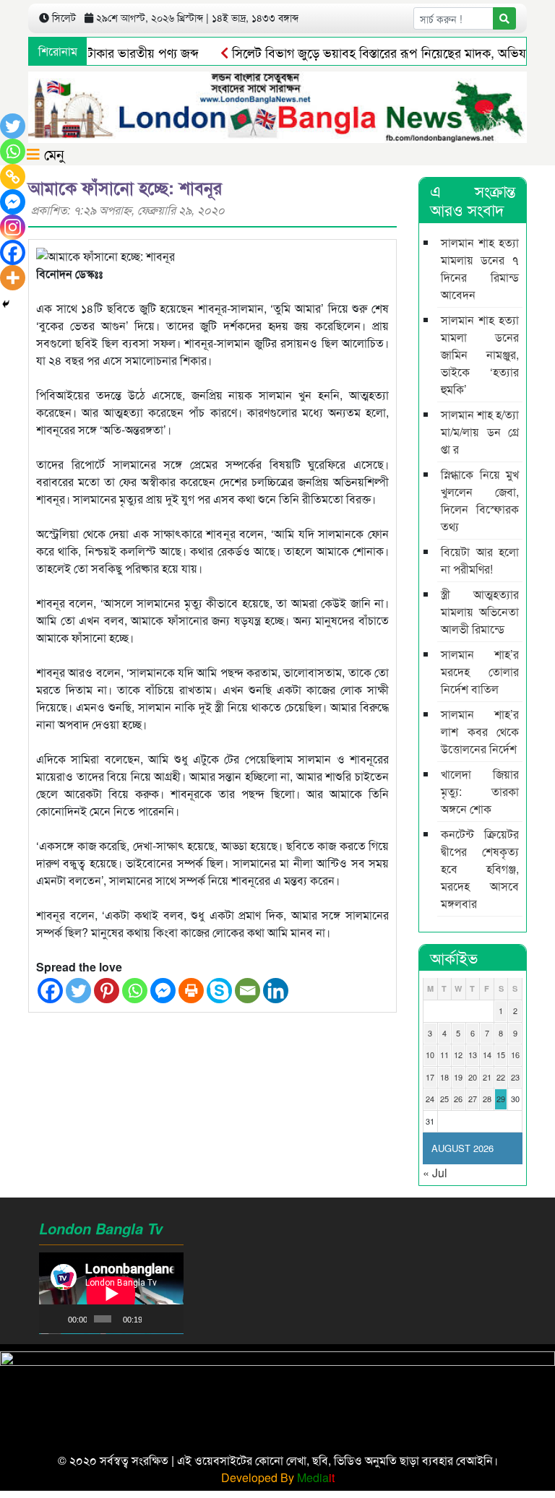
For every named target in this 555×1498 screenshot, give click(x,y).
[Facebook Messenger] (163, 990)
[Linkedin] (275, 990)
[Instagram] (12, 227)
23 (515, 1077)
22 (500, 1077)
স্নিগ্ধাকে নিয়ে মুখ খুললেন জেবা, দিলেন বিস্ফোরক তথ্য (480, 500)
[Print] (191, 990)
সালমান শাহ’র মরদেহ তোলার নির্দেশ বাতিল (480, 671)
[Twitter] (78, 990)
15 (500, 1054)
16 (515, 1054)
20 (472, 1077)
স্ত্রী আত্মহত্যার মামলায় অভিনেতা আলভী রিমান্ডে (480, 611)
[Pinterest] (106, 990)
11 (444, 1054)
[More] (12, 277)
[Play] (58, 1319)
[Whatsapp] (134, 990)
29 (500, 1098)
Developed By (278, 1477)
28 (487, 1098)
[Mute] (153, 1319)
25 (444, 1098)
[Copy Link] (12, 176)
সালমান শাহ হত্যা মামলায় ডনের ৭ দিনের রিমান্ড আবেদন (480, 268)
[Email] (247, 990)
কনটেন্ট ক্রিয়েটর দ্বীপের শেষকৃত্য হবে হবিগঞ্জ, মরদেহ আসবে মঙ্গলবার (480, 869)
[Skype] (219, 990)
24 (430, 1098)
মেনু (52, 153)
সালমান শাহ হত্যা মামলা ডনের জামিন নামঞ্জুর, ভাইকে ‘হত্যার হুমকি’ (480, 354)
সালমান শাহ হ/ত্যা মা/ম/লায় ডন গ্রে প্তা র (480, 431)
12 (458, 1054)
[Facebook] (50, 990)
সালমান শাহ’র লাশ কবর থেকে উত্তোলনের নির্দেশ (480, 731)
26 (458, 1098)
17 (430, 1077)
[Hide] (6, 304)
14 (487, 1054)
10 (430, 1054)
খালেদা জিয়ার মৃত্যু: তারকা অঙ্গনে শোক (480, 791)
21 (487, 1077)
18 (444, 1077)
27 (472, 1098)
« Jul (435, 1172)
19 (458, 1077)
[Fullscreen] (170, 1319)
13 (472, 1054)
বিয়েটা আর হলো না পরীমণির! (480, 560)
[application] (111, 1293)
